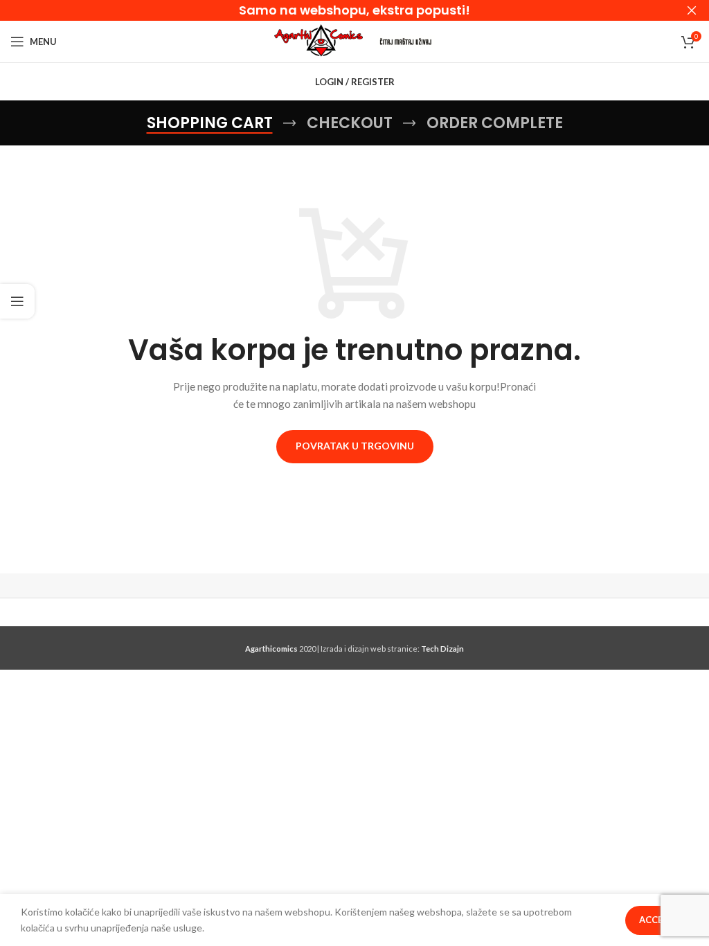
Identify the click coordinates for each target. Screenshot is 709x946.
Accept (656, 919)
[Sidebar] (17, 301)
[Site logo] (318, 40)
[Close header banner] (691, 10)
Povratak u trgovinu (355, 446)
